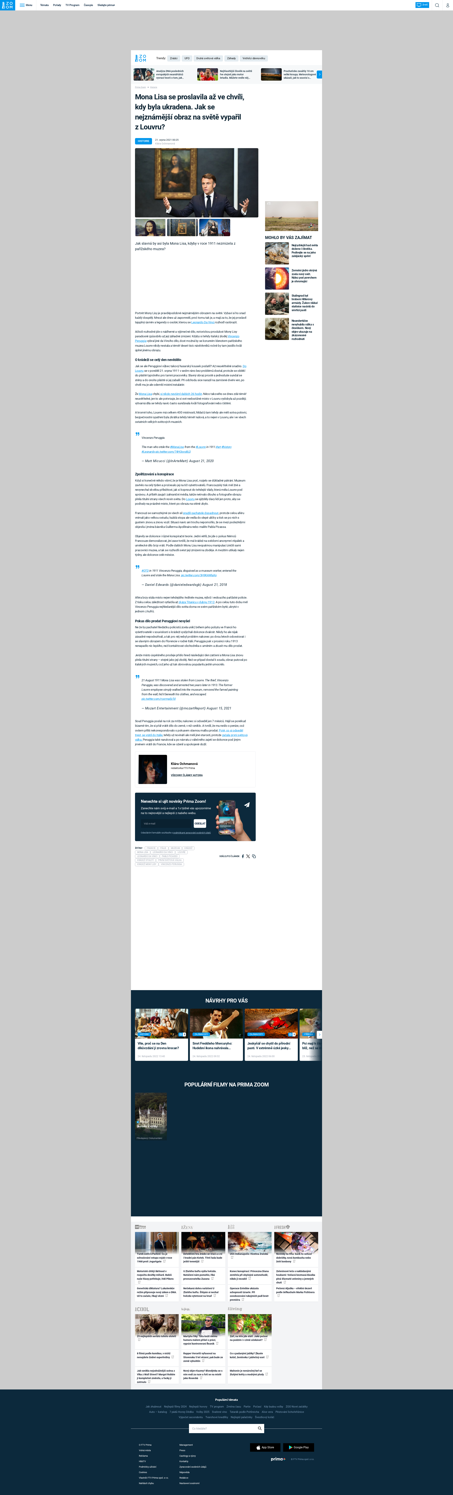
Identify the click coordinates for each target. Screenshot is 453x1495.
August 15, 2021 (219, 708)
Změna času (233, 1406)
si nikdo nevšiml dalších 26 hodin (181, 394)
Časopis (88, 5)
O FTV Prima (145, 1445)
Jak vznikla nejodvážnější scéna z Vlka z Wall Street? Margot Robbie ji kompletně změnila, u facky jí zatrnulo (156, 1376)
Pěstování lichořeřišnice (290, 1412)
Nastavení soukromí (189, 1483)
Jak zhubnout (153, 1406)
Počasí (257, 1406)
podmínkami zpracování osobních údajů (192, 832)
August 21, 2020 (201, 461)
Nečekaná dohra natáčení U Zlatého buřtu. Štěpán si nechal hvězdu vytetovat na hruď (201, 1292)
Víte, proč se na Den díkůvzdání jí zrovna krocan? (158, 1046)
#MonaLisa (177, 447)
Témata (44, 5)
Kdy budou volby (273, 1406)
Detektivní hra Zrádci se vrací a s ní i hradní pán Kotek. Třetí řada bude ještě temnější (202, 1257)
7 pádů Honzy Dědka (182, 1412)
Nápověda (184, 1472)
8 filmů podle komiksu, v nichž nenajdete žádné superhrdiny (153, 1355)
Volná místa (145, 1450)
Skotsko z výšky (147, 1126)
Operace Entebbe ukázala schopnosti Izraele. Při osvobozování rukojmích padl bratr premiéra (249, 1294)
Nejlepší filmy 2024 (175, 1406)
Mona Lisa (145, 394)
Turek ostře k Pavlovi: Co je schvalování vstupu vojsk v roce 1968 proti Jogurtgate (154, 1257)
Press (182, 1450)
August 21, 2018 (214, 585)
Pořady (57, 5)
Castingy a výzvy (187, 1456)
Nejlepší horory (198, 1406)
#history (227, 447)
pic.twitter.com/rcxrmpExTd (159, 699)
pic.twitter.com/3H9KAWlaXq (199, 575)
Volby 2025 (202, 1412)
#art (218, 447)
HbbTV (142, 1461)
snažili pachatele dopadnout (201, 513)
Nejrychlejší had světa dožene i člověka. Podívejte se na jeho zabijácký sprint (305, 251)
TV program (217, 1406)
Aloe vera (267, 1412)
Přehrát (144, 1122)
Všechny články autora (187, 775)
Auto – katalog (158, 1412)
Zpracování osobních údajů (192, 1466)
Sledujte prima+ (106, 5)
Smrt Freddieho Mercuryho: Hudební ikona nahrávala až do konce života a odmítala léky (214, 1046)
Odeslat (200, 823)
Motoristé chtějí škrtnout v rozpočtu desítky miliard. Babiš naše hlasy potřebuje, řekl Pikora (155, 1275)
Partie (247, 1406)
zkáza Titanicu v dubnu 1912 (196, 602)
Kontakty (183, 1461)
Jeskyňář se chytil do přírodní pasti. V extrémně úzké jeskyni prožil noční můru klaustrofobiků (269, 1046)
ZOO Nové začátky (297, 1406)
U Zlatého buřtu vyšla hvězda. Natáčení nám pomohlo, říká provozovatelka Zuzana (199, 1275)
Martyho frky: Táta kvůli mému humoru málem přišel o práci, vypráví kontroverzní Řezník (200, 1340)
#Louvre (201, 447)
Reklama (143, 1456)
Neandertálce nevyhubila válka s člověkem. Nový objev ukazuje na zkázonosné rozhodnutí (303, 329)
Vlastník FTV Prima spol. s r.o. (153, 1477)
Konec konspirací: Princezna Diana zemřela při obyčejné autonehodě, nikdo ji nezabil (249, 1275)
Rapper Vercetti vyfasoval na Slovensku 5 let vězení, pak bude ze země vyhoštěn (203, 1357)
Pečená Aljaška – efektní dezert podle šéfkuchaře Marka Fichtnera (295, 1290)
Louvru (190, 499)
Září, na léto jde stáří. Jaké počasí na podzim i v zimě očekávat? (249, 1338)
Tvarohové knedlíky (216, 1417)
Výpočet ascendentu (191, 1417)
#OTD (145, 570)
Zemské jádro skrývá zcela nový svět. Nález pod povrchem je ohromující (304, 276)
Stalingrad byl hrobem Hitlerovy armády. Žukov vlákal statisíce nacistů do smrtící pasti (305, 303)
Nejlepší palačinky (241, 1417)
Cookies (143, 1472)
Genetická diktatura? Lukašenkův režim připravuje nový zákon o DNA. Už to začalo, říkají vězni (157, 1292)
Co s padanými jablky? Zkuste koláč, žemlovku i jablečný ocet (247, 1355)
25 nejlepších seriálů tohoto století (156, 1336)
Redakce (183, 1477)
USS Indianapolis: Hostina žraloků (249, 1253)
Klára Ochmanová (165, 143)
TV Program (72, 5)
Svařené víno (219, 1412)
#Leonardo (148, 451)
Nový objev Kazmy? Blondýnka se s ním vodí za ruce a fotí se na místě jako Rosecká (202, 1374)
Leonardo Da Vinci (203, 322)
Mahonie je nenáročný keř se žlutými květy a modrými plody (247, 1372)
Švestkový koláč (264, 1417)
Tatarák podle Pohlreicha (244, 1412)
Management (186, 1445)
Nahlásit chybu (146, 1483)
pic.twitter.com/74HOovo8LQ (173, 451)
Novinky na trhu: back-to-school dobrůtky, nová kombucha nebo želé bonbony (294, 1257)
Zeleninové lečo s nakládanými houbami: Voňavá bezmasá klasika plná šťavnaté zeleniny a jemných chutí (295, 1277)
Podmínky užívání (147, 1466)
